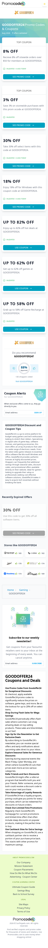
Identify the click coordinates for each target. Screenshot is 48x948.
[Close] (42, 6)
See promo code (21, 34)
